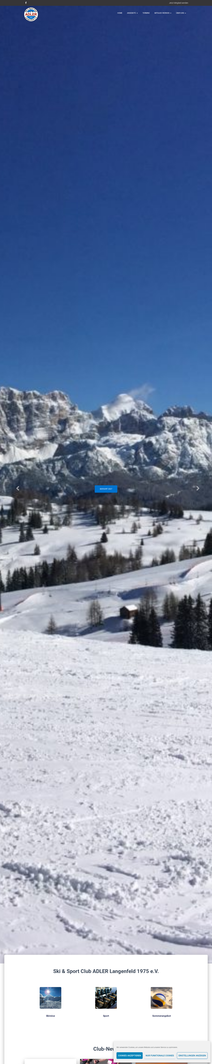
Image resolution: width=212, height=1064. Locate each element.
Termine (146, 13)
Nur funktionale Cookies (160, 1055)
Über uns (180, 13)
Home (119, 13)
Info (106, 494)
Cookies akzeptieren (129, 1055)
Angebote (131, 13)
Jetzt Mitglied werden (178, 3)
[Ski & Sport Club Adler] (31, 14)
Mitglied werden (162, 13)
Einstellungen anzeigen (192, 1055)
